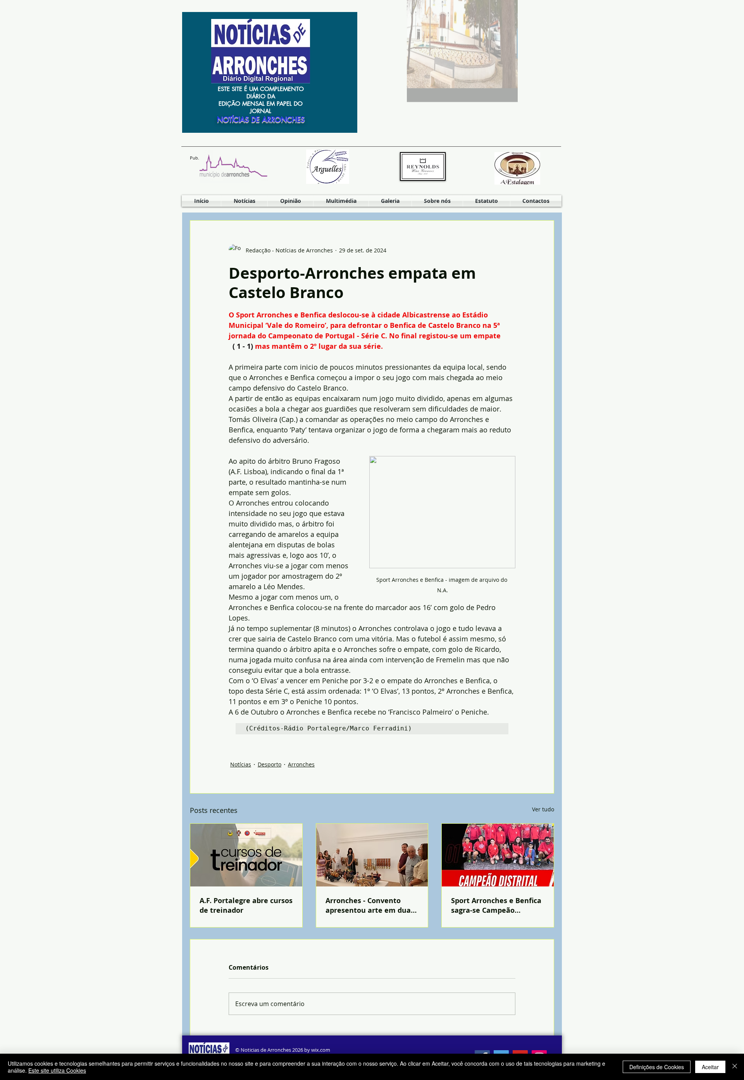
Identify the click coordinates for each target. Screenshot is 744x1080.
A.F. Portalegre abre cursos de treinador (246, 905)
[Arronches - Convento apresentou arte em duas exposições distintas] (372, 855)
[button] (341, 201)
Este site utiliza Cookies (57, 1070)
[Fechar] (734, 1067)
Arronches (301, 764)
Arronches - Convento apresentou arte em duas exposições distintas (370, 905)
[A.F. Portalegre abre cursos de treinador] (246, 855)
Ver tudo (543, 809)
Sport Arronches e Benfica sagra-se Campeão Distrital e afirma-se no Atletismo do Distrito (496, 905)
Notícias (240, 764)
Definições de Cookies (656, 1067)
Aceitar (710, 1067)
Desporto (269, 764)
